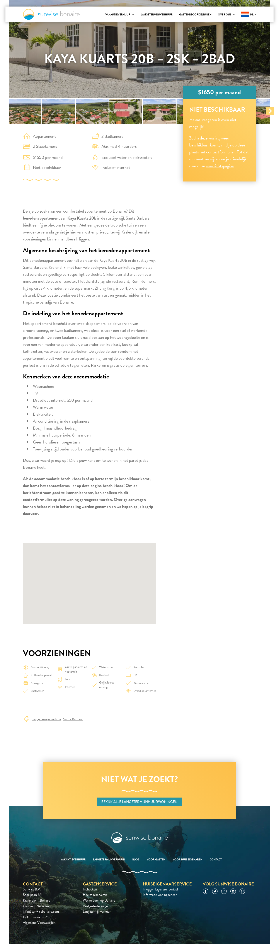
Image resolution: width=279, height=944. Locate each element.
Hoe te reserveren (95, 894)
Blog (135, 860)
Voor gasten (156, 860)
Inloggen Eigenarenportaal (160, 889)
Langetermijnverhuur (157, 15)
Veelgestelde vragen (96, 906)
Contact (216, 860)
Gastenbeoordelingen (195, 15)
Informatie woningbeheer (160, 894)
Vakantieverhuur (117, 15)
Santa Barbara (73, 719)
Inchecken (90, 889)
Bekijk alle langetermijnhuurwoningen (139, 801)
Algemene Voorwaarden (39, 922)
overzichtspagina (220, 166)
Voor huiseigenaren (187, 860)
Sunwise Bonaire (51, 14)
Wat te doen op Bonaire (99, 900)
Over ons (224, 15)
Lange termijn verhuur (46, 719)
